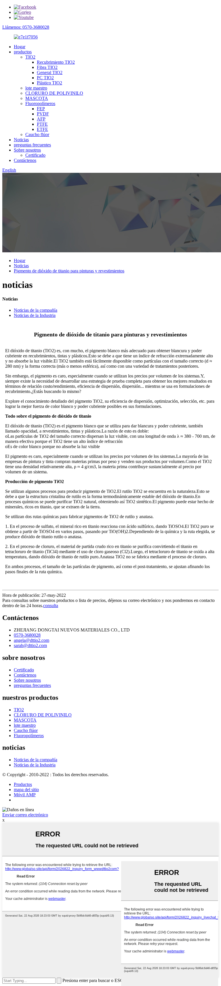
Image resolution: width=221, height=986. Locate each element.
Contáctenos (25, 160)
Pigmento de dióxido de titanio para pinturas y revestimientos (69, 270)
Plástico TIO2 (49, 82)
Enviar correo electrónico (25, 814)
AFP (41, 119)
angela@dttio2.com (31, 640)
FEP (41, 108)
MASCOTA (36, 98)
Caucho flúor (37, 134)
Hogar (19, 46)
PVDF (43, 113)
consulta (50, 605)
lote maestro (36, 88)
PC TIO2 (45, 77)
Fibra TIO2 (47, 67)
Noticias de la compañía (35, 310)
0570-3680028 (27, 635)
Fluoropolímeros (40, 103)
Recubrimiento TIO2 (56, 62)
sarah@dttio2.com (30, 645)
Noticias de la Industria (35, 315)
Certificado (35, 155)
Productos (23, 784)
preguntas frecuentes (32, 144)
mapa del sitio (26, 789)
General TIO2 (49, 72)
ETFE (42, 129)
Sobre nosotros (27, 150)
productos (23, 51)
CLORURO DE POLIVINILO (54, 93)
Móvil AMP (25, 794)
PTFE (42, 124)
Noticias (21, 139)
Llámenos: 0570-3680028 (25, 27)
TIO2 (30, 57)
